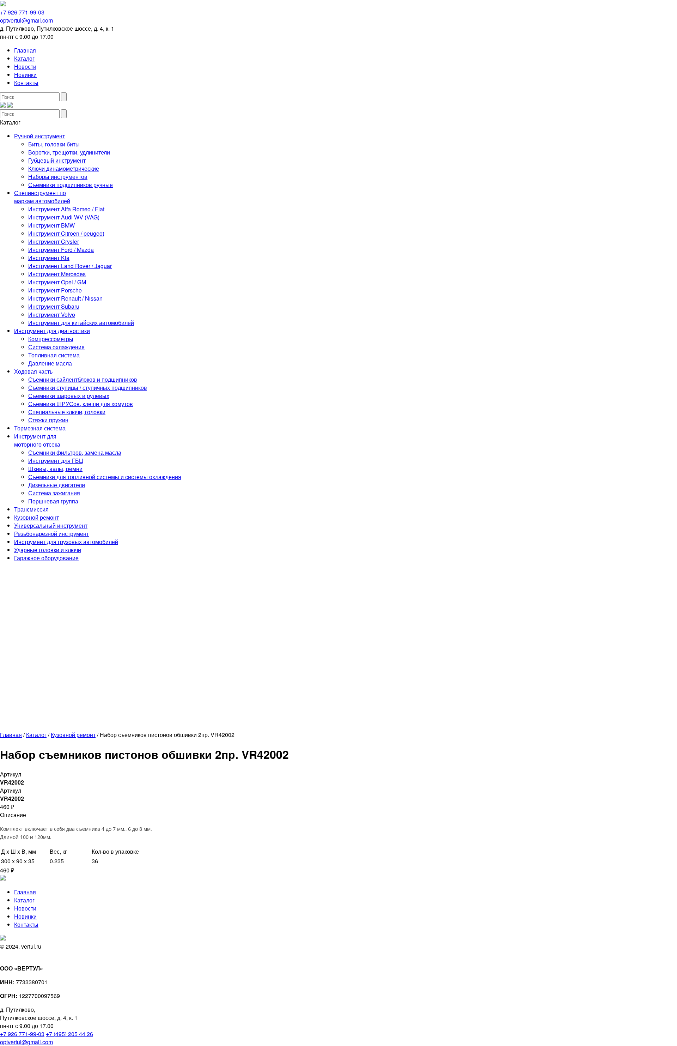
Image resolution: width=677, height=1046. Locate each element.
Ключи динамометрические (63, 168)
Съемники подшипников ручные (70, 185)
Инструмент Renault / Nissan (65, 298)
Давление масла (50, 363)
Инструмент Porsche (55, 290)
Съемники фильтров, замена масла (74, 452)
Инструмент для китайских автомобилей (81, 323)
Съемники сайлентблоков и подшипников (82, 379)
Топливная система (54, 355)
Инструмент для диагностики (52, 331)
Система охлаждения (56, 347)
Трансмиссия (31, 509)
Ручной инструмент (39, 136)
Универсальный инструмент (50, 525)
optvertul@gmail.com (26, 20)
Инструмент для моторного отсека (37, 440)
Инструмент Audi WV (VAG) (63, 217)
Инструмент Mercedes (57, 274)
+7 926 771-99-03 (22, 12)
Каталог (24, 58)
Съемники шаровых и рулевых (68, 396)
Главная (25, 50)
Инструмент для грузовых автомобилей (66, 542)
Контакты (26, 83)
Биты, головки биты (54, 144)
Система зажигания (54, 493)
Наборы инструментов (57, 177)
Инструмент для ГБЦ (55, 461)
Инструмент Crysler (53, 241)
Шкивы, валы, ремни (55, 469)
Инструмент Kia (48, 258)
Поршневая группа (53, 501)
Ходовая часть (33, 371)
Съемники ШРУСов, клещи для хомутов (80, 404)
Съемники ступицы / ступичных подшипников (87, 387)
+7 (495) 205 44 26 (69, 1034)
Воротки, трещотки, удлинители (69, 152)
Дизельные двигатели (56, 485)
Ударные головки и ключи (47, 550)
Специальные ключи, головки (66, 412)
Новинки (25, 75)
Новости (25, 66)
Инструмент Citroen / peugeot (66, 233)
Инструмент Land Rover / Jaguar (70, 266)
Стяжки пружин (48, 420)
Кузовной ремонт (36, 517)
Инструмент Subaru (53, 306)
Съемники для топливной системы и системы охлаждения (104, 477)
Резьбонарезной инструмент (51, 534)
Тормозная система (40, 428)
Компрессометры (50, 339)
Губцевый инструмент (57, 160)
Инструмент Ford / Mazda (61, 250)
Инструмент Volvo (51, 314)
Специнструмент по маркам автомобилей (42, 197)
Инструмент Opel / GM (57, 282)
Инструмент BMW (51, 225)
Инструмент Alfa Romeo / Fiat (66, 209)
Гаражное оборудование (46, 558)
